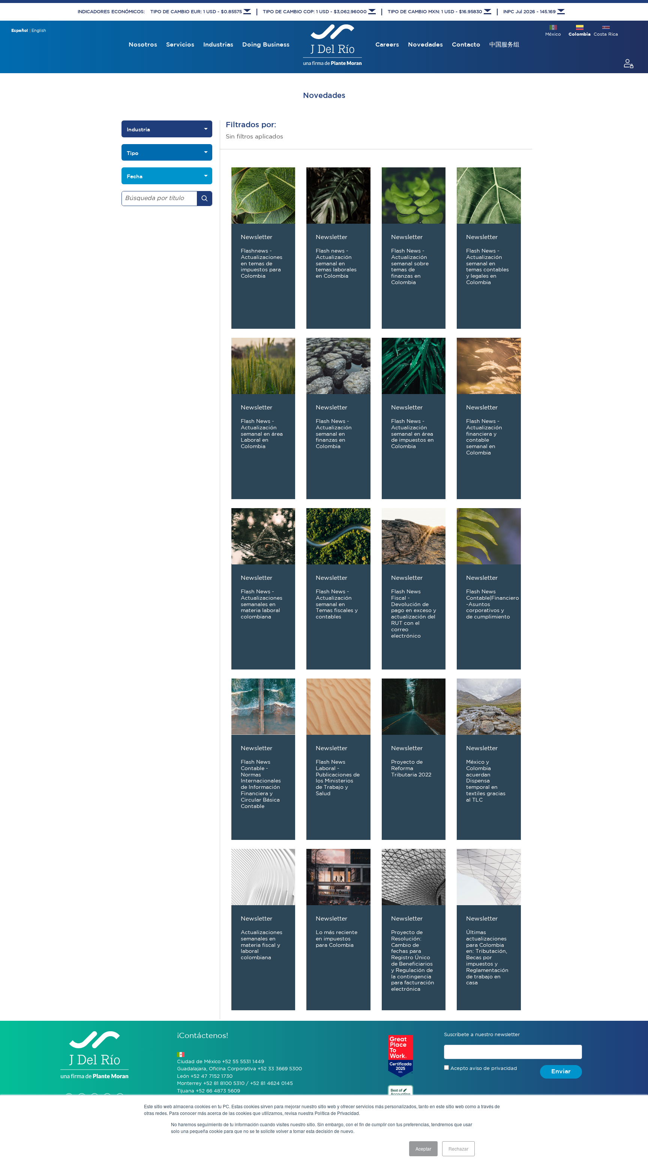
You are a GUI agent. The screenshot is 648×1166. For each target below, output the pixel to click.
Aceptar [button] (423, 1148)
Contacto (466, 45)
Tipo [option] (132, 153)
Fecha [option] (134, 176)
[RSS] (120, 1089)
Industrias (218, 45)
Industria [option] (138, 129)
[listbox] (167, 128)
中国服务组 (504, 45)
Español (19, 31)
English (39, 31)
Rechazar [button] (458, 1148)
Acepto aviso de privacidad (483, 1069)
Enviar (561, 1071)
